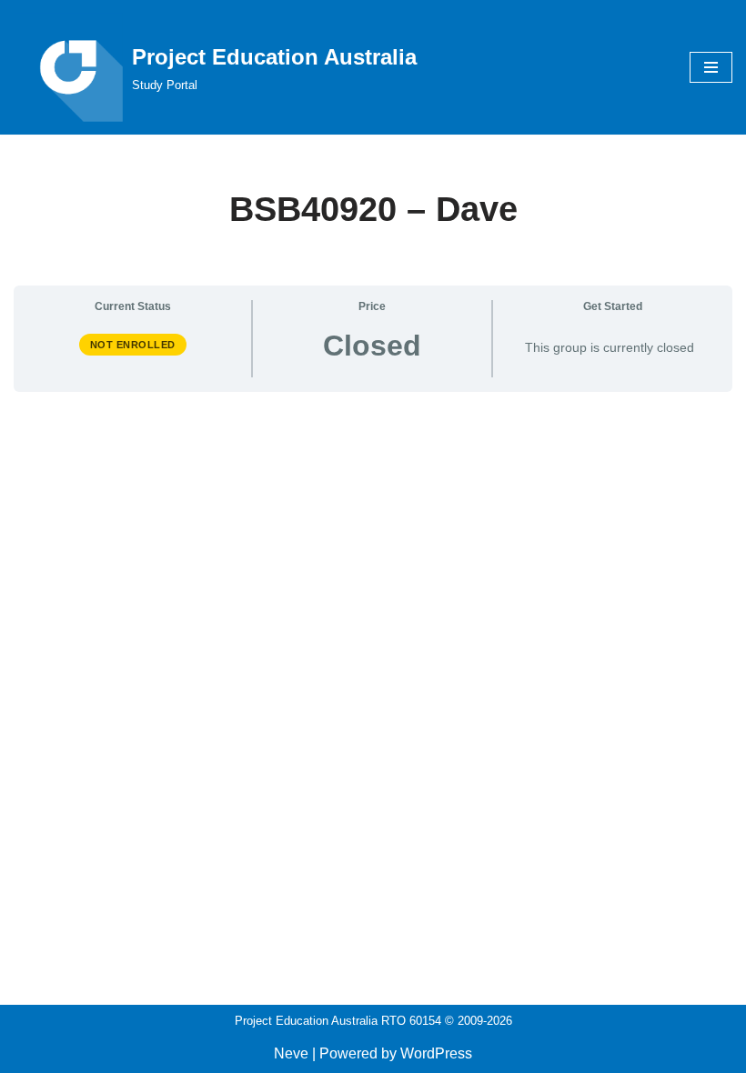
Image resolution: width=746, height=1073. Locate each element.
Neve (291, 1053)
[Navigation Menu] (711, 67)
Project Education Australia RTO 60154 (338, 1021)
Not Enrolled (133, 344)
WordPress (436, 1053)
